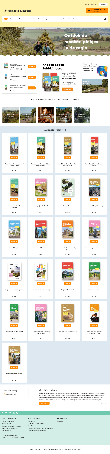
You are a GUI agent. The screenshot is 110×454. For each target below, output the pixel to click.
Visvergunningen (43, 19)
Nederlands (103, 4)
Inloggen (86, 4)
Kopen (31, 66)
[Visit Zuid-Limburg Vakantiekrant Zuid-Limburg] (41, 271)
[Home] (6, 19)
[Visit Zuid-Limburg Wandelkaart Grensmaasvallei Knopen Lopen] (6, 76)
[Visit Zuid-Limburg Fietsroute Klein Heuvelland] (14, 313)
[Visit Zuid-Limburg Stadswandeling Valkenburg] (94, 187)
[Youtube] (14, 413)
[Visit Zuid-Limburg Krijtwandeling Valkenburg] (14, 355)
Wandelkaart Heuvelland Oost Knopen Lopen (18, 86)
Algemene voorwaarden (36, 423)
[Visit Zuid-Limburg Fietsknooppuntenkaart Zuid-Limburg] (14, 187)
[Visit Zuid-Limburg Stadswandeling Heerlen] (14, 229)
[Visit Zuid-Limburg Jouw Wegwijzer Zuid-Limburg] (41, 187)
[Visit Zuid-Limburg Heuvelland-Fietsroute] (94, 271)
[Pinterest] (10, 413)
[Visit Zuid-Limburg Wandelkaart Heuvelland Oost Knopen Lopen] (6, 87)
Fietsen (21, 19)
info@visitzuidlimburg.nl (9, 428)
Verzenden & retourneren (37, 430)
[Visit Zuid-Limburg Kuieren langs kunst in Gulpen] (94, 229)
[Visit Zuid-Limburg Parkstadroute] (68, 187)
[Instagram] (17, 413)
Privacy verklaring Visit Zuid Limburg (40, 428)
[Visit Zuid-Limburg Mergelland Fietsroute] (68, 271)
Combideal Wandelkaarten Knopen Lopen (17, 65)
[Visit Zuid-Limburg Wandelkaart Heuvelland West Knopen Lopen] (68, 145)
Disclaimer (31, 426)
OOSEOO (60, 449)
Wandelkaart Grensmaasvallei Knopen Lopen (18, 76)
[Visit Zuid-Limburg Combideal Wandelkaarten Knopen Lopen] (6, 65)
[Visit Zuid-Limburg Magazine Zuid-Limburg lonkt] (14, 271)
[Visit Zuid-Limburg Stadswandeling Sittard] (41, 229)
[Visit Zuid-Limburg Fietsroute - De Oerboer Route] (68, 313)
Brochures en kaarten (58, 19)
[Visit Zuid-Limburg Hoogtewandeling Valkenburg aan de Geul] (41, 313)
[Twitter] (6, 413)
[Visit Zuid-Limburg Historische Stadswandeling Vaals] (68, 229)
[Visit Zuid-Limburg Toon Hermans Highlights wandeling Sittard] (94, 313)
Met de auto (30, 19)
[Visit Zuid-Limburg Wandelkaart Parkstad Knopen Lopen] (94, 145)
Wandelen (13, 19)
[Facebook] (3, 413)
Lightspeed (77, 449)
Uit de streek (72, 19)
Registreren (94, 4)
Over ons (43, 403)
